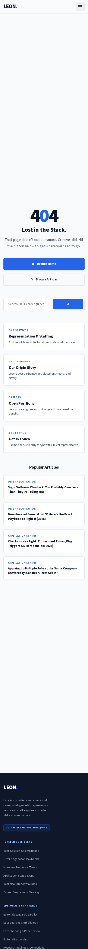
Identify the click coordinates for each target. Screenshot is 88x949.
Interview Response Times (20, 867)
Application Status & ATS (18, 876)
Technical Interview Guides (20, 884)
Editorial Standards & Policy (20, 915)
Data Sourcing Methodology (20, 923)
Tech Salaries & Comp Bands (21, 851)
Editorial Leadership (15, 939)
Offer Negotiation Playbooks (21, 859)
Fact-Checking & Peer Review (21, 931)
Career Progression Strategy (21, 892)
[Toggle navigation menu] (80, 6)
